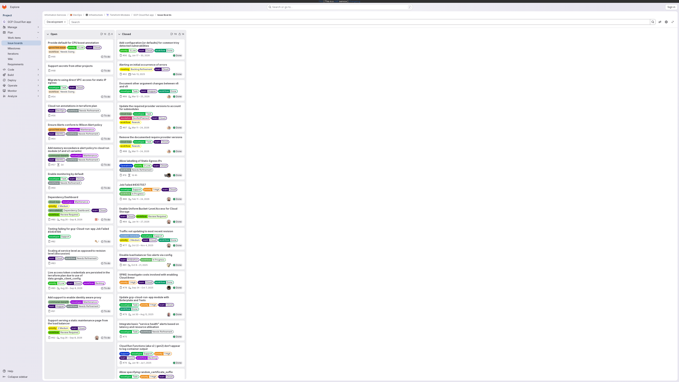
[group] (79, 208)
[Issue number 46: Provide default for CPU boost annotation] (79, 50)
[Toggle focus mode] (672, 22)
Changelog (354, 1)
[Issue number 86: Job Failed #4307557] (151, 192)
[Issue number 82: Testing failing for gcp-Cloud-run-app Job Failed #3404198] (79, 235)
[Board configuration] (666, 22)
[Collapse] (48, 34)
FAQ (321, 1)
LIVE (336, 1)
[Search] (653, 22)
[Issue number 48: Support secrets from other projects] (79, 68)
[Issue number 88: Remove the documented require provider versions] (151, 145)
